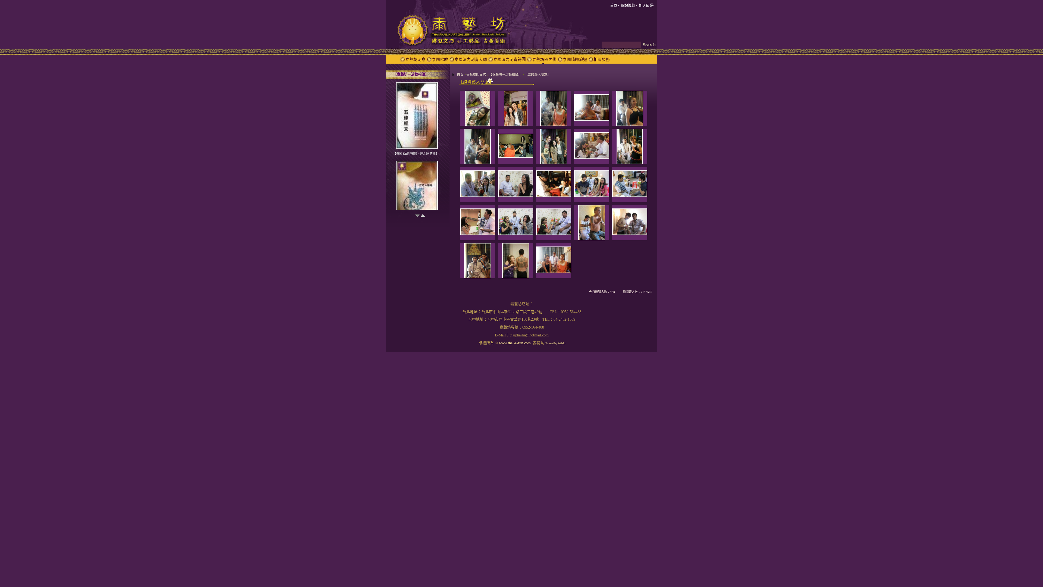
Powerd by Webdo (555, 343)
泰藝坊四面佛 (476, 75)
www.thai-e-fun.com (515, 343)
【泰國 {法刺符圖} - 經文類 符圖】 (416, 153)
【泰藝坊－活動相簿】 (505, 75)
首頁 (460, 75)
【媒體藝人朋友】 (537, 75)
